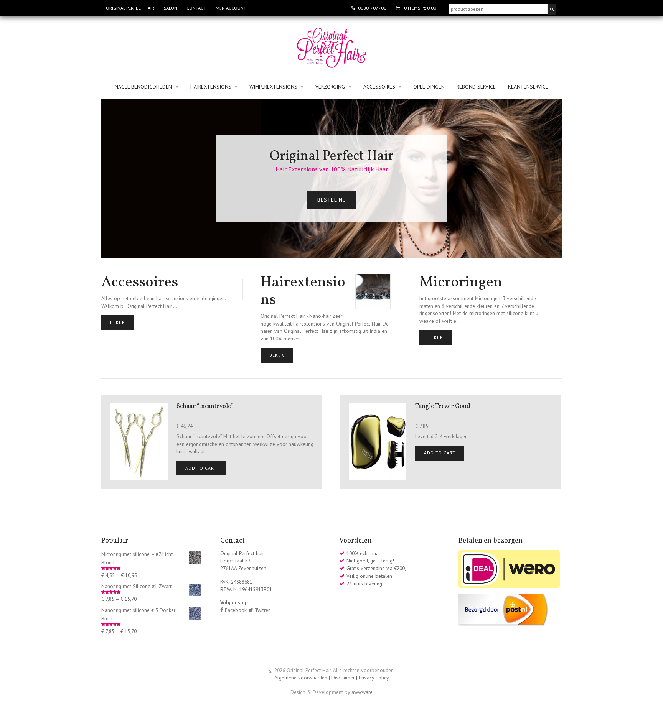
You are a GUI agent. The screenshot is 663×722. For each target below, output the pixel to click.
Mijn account (231, 8)
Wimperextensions (273, 86)
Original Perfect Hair (130, 8)
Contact (196, 8)
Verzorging (330, 86)
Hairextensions (210, 86)
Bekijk (117, 322)
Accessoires (379, 86)
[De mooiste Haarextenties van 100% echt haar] (331, 64)
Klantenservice (528, 86)
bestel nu (331, 199)
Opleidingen (429, 86)
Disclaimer (343, 677)
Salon (170, 8)
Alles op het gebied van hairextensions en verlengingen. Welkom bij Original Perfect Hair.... (163, 291)
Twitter (261, 610)
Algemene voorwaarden (300, 677)
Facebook (235, 610)
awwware (362, 692)
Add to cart (201, 468)
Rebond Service (476, 86)
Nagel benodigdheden (143, 86)
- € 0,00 (420, 8)
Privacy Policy (374, 677)
